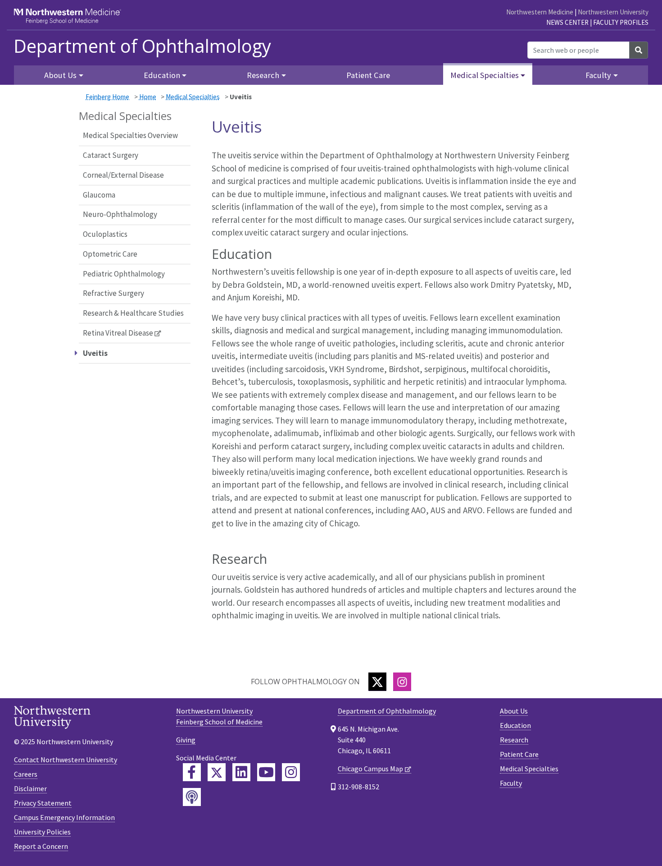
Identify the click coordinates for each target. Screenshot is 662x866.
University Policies (42, 831)
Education (515, 725)
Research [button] (263, 75)
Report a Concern (41, 846)
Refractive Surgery (113, 293)
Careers (25, 773)
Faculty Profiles (620, 22)
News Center (567, 22)
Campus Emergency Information (64, 817)
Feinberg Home (107, 96)
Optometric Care (110, 254)
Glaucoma (99, 195)
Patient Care (368, 75)
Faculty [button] (598, 75)
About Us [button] (60, 75)
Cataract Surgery (110, 155)
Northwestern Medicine (539, 12)
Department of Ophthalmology (142, 46)
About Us (514, 710)
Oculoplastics (105, 234)
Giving (185, 739)
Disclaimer (30, 788)
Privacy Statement (43, 802)
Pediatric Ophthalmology (124, 274)
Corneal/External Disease (123, 175)
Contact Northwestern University (65, 759)
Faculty (511, 783)
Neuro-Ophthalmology (120, 214)
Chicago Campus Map (370, 768)
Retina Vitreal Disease (118, 333)
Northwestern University (613, 12)
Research (514, 739)
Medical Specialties (193, 96)
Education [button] (162, 75)
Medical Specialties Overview (130, 135)
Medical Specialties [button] (484, 75)
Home (147, 96)
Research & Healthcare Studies (133, 313)
